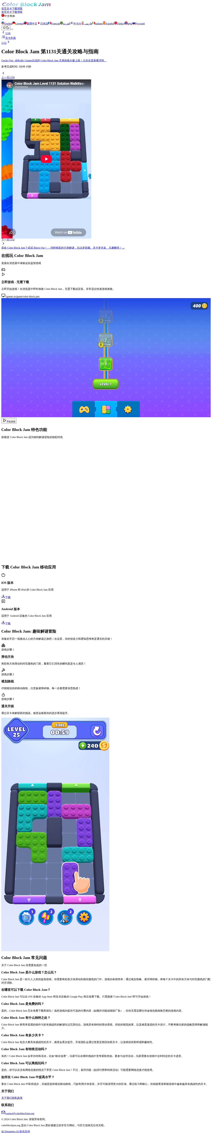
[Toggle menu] (12, 29)
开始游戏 (11, 421)
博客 (20, 8)
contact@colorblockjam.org (19, 1113)
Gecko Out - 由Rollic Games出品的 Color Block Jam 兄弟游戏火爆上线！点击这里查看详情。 (54, 60)
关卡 (9, 8)
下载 (14, 8)
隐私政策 (17, 1097)
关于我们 (6, 1097)
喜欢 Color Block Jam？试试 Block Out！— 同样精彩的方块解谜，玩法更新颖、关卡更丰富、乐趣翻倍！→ (63, 247)
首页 (4, 8)
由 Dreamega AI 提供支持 (15, 1131)
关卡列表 (10, 38)
